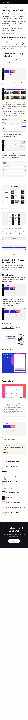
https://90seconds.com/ (8, 327)
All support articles (7, 7)
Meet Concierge (14, 541)
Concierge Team (18, 46)
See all (4, 452)
